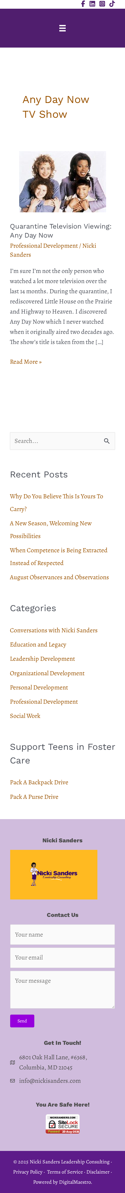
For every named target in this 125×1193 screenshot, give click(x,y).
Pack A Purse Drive (34, 796)
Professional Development (44, 245)
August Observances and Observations (59, 577)
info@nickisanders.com (50, 1080)
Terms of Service (65, 1171)
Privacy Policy (27, 1171)
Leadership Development (42, 658)
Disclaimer (98, 1171)
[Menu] (62, 28)
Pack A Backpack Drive (39, 782)
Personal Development (39, 687)
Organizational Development (47, 673)
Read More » (26, 362)
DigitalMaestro (75, 1181)
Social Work (25, 716)
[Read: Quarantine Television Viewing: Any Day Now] (62, 181)
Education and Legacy (38, 644)
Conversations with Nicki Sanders (54, 630)
